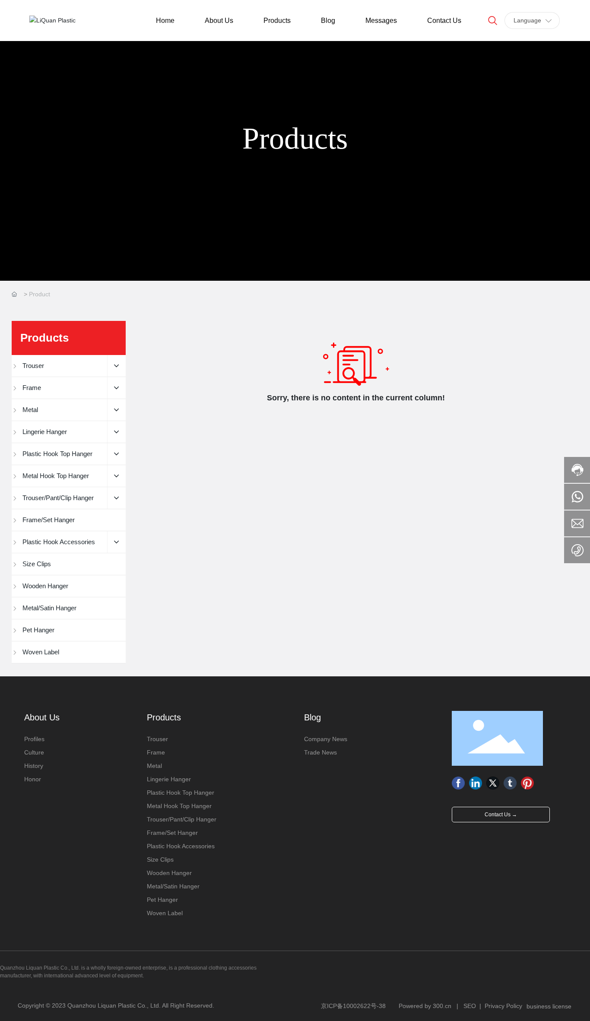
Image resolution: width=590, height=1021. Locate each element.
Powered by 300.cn (425, 1005)
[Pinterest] (527, 783)
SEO (469, 1005)
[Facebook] (458, 783)
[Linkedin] (475, 783)
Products (295, 138)
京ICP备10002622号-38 (353, 1005)
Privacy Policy (503, 1005)
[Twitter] (492, 783)
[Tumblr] (510, 783)
